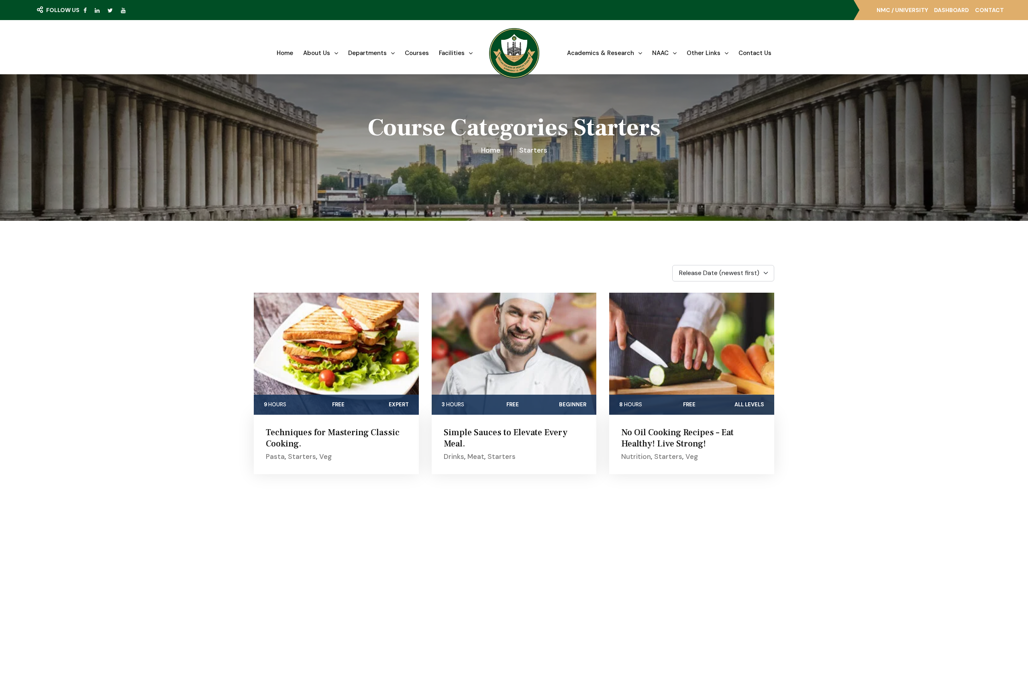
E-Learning (547, 571)
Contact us (754, 53)
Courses (417, 53)
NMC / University (902, 10)
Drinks (454, 456)
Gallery (421, 571)
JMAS (539, 556)
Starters (533, 150)
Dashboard (951, 10)
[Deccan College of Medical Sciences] (514, 53)
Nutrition (636, 456)
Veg (325, 456)
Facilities (452, 53)
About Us (316, 53)
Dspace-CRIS (550, 615)
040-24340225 (675, 591)
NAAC (660, 53)
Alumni (541, 600)
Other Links (703, 53)
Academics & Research (600, 53)
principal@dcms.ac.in (682, 635)
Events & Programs (438, 585)
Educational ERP (554, 629)
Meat (475, 456)
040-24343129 (674, 605)
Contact (989, 10)
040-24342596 (675, 620)
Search (58, 26)
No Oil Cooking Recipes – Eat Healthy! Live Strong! (677, 438)
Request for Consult (329, 615)
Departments (367, 53)
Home (285, 53)
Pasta (275, 456)
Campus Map (314, 599)
